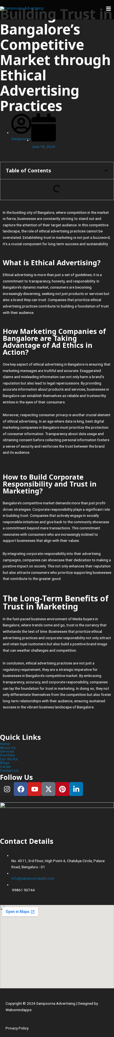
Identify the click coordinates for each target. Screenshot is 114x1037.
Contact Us (9, 771)
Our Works (9, 759)
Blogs (4, 763)
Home (5, 744)
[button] (106, 170)
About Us (7, 748)
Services (7, 751)
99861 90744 (23, 890)
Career (5, 767)
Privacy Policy (17, 1028)
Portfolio (7, 755)
